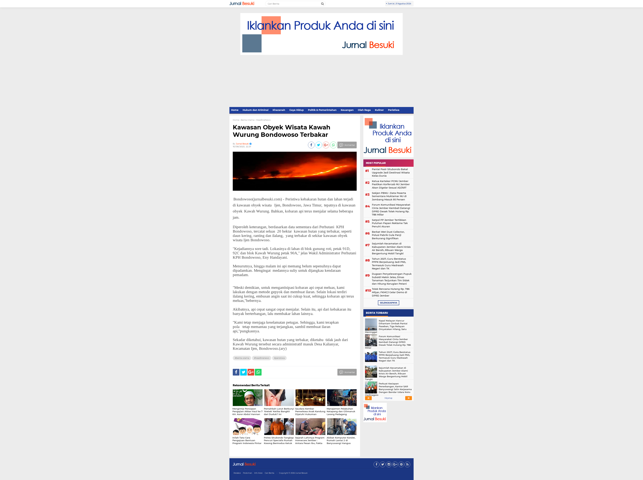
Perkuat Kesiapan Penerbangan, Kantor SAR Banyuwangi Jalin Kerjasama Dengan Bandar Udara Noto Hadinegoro (388, 389)
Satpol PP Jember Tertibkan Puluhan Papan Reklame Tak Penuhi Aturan (390, 223)
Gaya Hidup (296, 110)
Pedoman (247, 473)
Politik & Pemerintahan (322, 110)
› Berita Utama (247, 120)
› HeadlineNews (263, 120)
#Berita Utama (242, 358)
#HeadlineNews (261, 358)
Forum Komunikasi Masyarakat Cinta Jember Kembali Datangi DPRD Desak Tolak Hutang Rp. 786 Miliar (391, 209)
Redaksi (237, 473)
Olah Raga (364, 110)
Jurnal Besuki (301, 473)
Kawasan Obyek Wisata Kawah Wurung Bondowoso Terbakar (281, 131)
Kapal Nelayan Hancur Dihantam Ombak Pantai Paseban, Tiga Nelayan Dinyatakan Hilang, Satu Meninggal (386, 326)
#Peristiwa (279, 358)
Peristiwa (393, 110)
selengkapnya (388, 303)
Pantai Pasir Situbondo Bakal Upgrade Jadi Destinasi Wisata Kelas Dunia (391, 172)
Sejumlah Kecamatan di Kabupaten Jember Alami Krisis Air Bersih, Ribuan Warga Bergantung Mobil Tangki (391, 248)
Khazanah (279, 110)
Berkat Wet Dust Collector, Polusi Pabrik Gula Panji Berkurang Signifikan (388, 235)
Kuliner (379, 110)
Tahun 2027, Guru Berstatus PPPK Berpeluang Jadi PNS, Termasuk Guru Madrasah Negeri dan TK (389, 263)
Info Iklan (258, 473)
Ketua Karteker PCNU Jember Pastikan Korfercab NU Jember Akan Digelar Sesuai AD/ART (391, 184)
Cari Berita (269, 473)
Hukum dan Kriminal (255, 110)
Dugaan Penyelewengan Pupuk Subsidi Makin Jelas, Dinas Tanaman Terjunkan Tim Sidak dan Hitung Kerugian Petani (392, 278)
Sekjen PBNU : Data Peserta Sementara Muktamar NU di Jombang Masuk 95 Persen (389, 196)
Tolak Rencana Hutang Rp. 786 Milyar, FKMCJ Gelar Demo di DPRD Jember (391, 292)
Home (234, 110)
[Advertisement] (321, 81)
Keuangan (347, 110)
